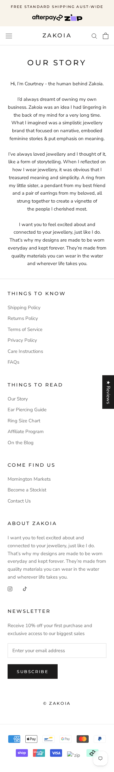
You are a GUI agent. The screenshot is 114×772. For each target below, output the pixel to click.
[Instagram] (10, 589)
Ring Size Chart (24, 421)
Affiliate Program (26, 431)
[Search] (94, 35)
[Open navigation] (9, 35)
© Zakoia (57, 703)
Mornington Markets (29, 479)
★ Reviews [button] (108, 392)
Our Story (18, 399)
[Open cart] (105, 36)
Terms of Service (25, 329)
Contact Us (19, 501)
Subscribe (32, 671)
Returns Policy (23, 318)
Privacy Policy (22, 340)
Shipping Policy (24, 307)
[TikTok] (24, 589)
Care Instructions (25, 351)
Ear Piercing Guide (27, 409)
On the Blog (21, 442)
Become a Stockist (27, 490)
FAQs (13, 362)
